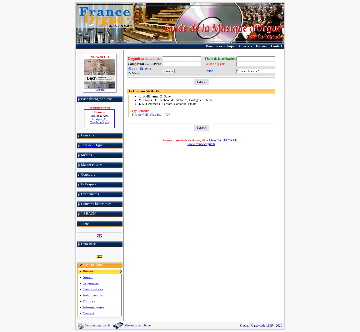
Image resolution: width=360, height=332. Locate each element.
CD (135, 69)
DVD (147, 69)
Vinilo (136, 73)
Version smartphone (137, 325)
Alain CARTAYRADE (224, 140)
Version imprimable (97, 325)
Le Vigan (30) (99, 120)
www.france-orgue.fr (201, 144)
